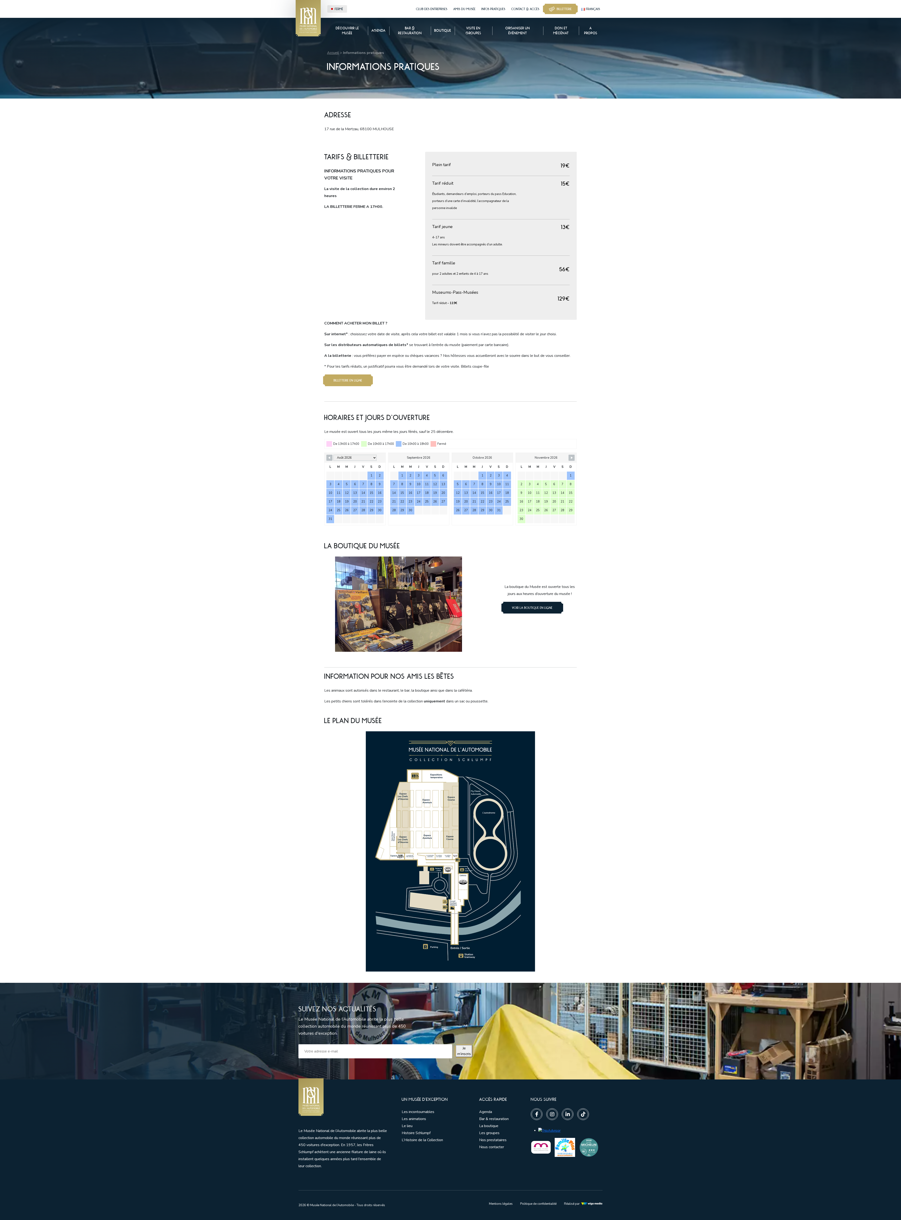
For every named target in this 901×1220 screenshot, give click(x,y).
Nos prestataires (493, 1140)
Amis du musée (464, 9)
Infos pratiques (493, 9)
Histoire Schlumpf (416, 1133)
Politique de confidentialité (538, 1204)
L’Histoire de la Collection (422, 1140)
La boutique (488, 1125)
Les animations (414, 1118)
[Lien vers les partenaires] (541, 1147)
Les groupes (489, 1133)
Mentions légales (501, 1204)
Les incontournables (418, 1111)
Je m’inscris (464, 1051)
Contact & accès (525, 9)
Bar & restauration (494, 1118)
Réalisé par (572, 1204)
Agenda (485, 1111)
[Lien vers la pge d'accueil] (343, 1097)
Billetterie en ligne (348, 380)
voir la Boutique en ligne (532, 608)
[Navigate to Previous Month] (329, 458)
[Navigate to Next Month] (572, 458)
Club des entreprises (431, 9)
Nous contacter (491, 1147)
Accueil (333, 52)
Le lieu (407, 1125)
